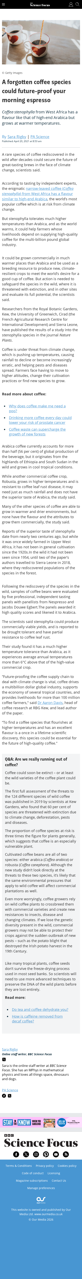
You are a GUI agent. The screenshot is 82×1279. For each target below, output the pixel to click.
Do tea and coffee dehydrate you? (40, 1009)
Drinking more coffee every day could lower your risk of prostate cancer (40, 420)
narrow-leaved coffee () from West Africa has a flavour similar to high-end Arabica (37, 193)
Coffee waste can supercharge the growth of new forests (37, 432)
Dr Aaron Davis (50, 702)
